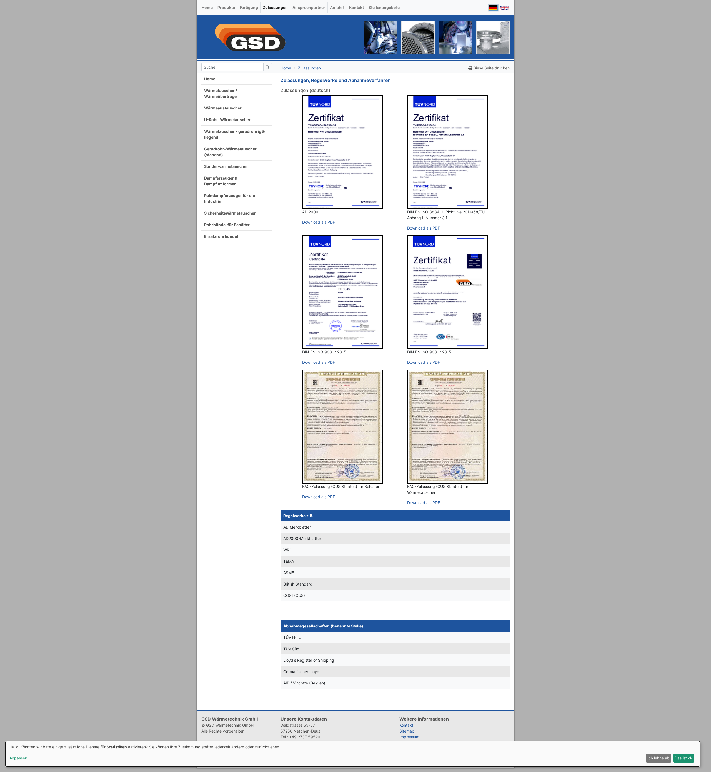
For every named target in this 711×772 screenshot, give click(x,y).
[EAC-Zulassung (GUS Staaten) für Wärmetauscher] (447, 426)
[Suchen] (267, 67)
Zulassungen (275, 7)
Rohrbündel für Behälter (227, 224)
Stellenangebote (384, 7)
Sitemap (406, 731)
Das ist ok (683, 758)
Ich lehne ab (658, 758)
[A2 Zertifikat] (342, 292)
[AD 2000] (342, 152)
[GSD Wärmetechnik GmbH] (250, 37)
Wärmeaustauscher (223, 108)
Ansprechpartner (308, 7)
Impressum (409, 736)
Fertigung (249, 7)
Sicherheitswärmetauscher (230, 213)
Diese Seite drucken (491, 68)
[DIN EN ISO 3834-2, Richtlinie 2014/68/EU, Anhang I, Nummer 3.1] (447, 152)
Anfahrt (337, 7)
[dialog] (353, 753)
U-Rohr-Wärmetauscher (227, 119)
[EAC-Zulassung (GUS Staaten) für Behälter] (342, 426)
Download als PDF (318, 222)
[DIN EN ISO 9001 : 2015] (447, 292)
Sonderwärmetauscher (226, 166)
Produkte (226, 7)
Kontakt (356, 7)
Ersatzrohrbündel (221, 236)
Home (207, 7)
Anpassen (18, 758)
